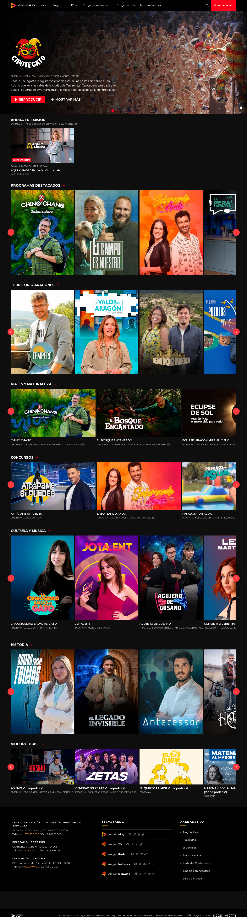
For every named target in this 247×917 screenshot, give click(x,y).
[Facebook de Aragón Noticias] (135, 864)
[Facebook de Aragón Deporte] (136, 874)
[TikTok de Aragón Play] (143, 834)
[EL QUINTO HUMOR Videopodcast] (171, 766)
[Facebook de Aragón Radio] (132, 854)
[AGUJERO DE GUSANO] (171, 577)
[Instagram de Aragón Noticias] (144, 864)
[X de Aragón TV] (132, 844)
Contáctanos (65, 915)
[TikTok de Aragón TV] (141, 844)
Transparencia (192, 855)
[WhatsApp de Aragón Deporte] (153, 874)
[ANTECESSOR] (171, 691)
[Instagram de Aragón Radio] (141, 854)
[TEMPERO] (42, 332)
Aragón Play (190, 832)
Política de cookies (143, 915)
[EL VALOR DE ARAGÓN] (107, 332)
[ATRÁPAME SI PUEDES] (53, 486)
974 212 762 (31, 867)
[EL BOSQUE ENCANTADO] (139, 413)
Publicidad (189, 839)
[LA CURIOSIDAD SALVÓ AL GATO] (42, 577)
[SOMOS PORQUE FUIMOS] (42, 691)
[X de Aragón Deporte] (140, 874)
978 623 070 (32, 850)
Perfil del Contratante (197, 863)
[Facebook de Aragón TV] (127, 844)
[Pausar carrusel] (241, 107)
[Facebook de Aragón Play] (130, 834)
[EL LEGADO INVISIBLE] (107, 691)
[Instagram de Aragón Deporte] (144, 874)
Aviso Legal (79, 915)
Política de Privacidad (98, 915)
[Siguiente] (236, 232)
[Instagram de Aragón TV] (136, 844)
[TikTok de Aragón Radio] (145, 854)
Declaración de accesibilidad (169, 915)
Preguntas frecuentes (121, 915)
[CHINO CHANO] (42, 232)
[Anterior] (11, 232)
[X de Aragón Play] (134, 834)
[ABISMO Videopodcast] (42, 766)
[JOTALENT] (107, 577)
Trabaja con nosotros (196, 870)
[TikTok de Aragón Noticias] (148, 864)
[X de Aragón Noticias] (140, 864)
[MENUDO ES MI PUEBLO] (171, 332)
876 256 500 (32, 834)
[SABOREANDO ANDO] (171, 232)
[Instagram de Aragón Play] (138, 834)
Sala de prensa (192, 878)
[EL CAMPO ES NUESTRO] (107, 232)
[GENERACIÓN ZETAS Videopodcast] (107, 766)
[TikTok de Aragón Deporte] (149, 874)
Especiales (189, 847)
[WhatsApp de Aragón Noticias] (153, 864)
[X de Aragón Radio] (137, 854)
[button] (65, 5)
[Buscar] (207, 5)
